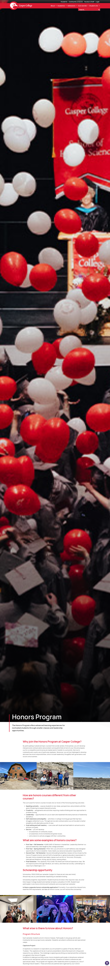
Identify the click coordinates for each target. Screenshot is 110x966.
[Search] (99, 9)
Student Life (93, 6)
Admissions (71, 6)
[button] (2, 776)
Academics (61, 6)
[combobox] (88, 9)
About (53, 6)
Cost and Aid (82, 6)
